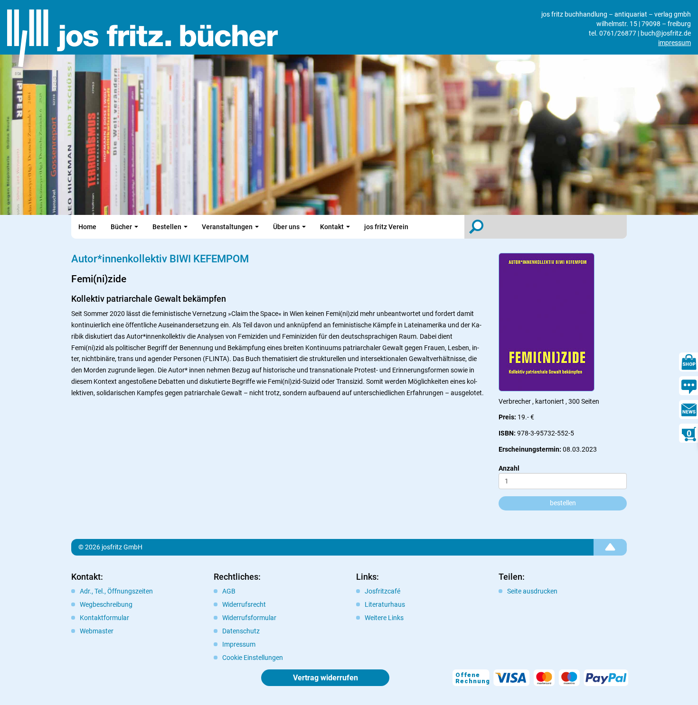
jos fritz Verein (386, 227)
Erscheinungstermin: (530, 449)
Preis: (507, 417)
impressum (674, 42)
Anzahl (509, 468)
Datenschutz (241, 631)
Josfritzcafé (382, 591)
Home (87, 227)
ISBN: (507, 433)
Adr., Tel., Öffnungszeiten (116, 591)
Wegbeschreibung (106, 604)
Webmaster (96, 631)
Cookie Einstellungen (252, 657)
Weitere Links (384, 618)
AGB (229, 591)
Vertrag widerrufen (325, 677)
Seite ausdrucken (532, 591)
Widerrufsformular (249, 618)
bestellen (563, 503)
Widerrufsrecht (244, 604)
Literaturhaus (385, 604)
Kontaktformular (104, 618)
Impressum (238, 644)
